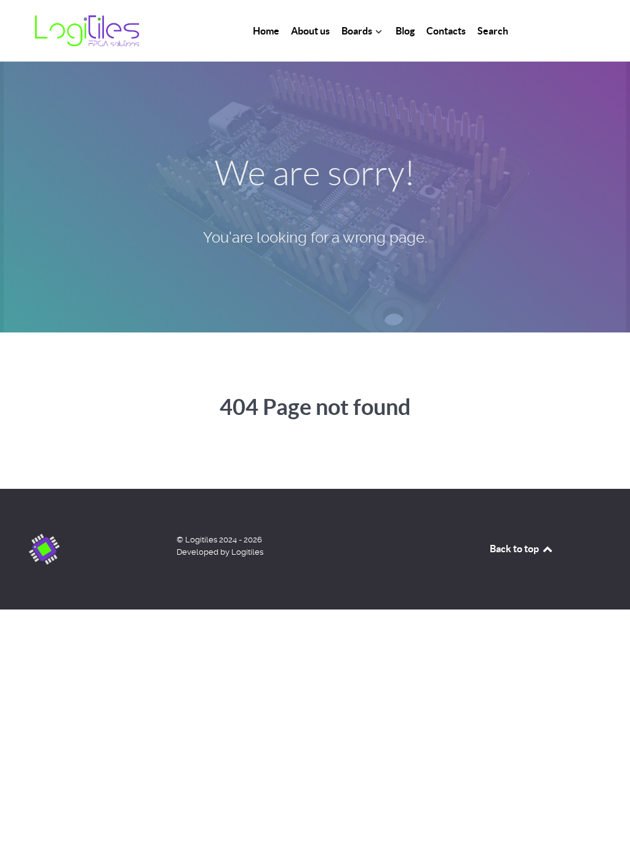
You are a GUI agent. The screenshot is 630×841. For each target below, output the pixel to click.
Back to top (515, 548)
